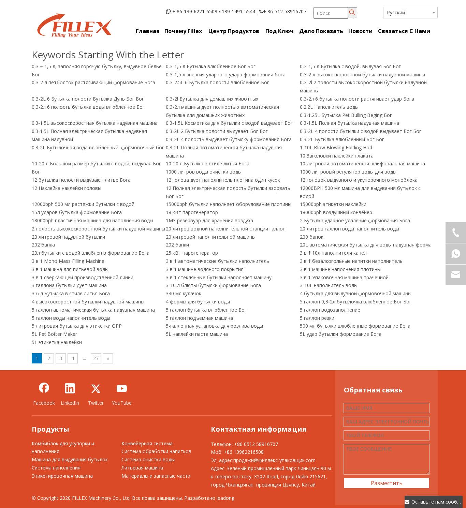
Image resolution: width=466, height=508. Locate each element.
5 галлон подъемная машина (199, 318)
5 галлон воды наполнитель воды (71, 318)
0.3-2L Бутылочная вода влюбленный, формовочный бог (98, 147)
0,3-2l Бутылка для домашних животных (212, 98)
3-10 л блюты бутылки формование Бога (213, 285)
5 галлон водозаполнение (330, 310)
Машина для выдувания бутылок (70, 459)
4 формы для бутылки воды (198, 301)
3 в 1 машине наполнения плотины (340, 269)
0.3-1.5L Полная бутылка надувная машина (349, 123)
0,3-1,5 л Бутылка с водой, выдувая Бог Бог (350, 66)
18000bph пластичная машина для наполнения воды (92, 220)
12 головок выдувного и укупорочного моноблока (359, 180)
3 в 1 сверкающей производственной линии (82, 277)
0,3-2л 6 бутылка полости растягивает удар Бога (357, 98)
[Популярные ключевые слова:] (352, 12)
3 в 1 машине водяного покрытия (205, 269)
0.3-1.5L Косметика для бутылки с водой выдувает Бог (229, 123)
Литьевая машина (142, 467)
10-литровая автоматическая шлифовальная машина (362, 163)
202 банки (177, 244)
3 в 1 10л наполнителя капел (333, 253)
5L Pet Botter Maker (54, 334)
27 (96, 358)
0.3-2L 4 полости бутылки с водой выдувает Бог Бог (360, 131)
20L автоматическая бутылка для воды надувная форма (366, 244)
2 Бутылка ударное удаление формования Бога (355, 220)
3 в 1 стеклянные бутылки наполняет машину (219, 277)
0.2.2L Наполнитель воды (329, 107)
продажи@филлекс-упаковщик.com (274, 460)
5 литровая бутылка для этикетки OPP (77, 326)
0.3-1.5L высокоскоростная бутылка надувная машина (95, 123)
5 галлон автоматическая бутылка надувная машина (93, 310)
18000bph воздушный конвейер (336, 212)
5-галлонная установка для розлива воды (214, 326)
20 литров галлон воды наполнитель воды (349, 228)
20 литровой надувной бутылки (68, 237)
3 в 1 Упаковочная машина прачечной (344, 277)
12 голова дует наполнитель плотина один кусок (223, 180)
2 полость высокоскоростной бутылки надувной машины (98, 228)
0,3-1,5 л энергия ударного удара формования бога (226, 74)
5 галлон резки (317, 318)
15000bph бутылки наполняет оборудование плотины (228, 204)
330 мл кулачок (183, 293)
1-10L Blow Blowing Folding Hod (336, 147)
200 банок (311, 237)
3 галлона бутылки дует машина (69, 285)
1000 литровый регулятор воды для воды (348, 171)
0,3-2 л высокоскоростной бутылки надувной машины (362, 74)
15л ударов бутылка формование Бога (77, 212)
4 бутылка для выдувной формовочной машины (355, 293)
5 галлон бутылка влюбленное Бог (206, 310)
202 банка (43, 244)
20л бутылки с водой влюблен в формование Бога (90, 253)
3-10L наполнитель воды (329, 285)
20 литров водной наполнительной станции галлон (226, 228)
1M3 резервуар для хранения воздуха (209, 220)
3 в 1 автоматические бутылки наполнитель (217, 261)
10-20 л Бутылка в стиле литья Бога (207, 163)
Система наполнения (56, 467)
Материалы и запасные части (155, 476)
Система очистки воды (148, 459)
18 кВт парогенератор (192, 212)
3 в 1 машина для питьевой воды (70, 269)
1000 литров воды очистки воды (204, 171)
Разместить (387, 483)
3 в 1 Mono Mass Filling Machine (68, 261)
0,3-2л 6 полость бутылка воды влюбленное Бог (88, 107)
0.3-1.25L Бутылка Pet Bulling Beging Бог (346, 115)
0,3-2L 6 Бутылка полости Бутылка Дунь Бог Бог (88, 98)
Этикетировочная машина (62, 476)
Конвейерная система (147, 443)
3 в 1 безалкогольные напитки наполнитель (351, 261)
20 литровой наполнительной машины (211, 237)
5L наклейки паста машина (197, 334)
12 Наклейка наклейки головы (66, 188)
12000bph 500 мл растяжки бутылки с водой (83, 204)
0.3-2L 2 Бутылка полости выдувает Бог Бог (217, 131)
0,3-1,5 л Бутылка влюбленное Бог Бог (211, 66)
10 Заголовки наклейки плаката (337, 155)
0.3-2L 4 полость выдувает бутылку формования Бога (229, 139)
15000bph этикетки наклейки (333, 204)
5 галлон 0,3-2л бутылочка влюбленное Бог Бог (355, 301)
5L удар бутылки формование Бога (340, 334)
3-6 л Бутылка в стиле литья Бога (71, 293)
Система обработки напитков (156, 451)
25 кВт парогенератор (192, 253)
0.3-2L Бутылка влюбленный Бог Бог (342, 139)
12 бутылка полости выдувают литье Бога (81, 180)
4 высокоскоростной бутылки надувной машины (88, 301)
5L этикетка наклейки (57, 342)
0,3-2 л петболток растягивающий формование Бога (93, 82)
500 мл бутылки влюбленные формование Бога (355, 326)
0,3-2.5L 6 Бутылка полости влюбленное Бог (217, 82)
